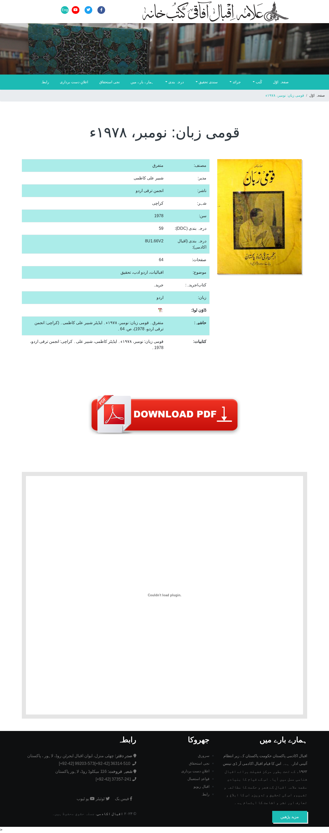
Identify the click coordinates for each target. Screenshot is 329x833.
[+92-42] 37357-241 (113, 779)
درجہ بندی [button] (175, 82)
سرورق (203, 756)
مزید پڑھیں (289, 816)
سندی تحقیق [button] (208, 82)
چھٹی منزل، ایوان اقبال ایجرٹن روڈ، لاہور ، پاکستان (79, 756)
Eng (65, 10)
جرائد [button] (236, 82)
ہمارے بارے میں (142, 82)
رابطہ (44, 82)
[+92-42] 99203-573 (77, 763)
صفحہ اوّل (281, 82)
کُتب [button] (258, 82)
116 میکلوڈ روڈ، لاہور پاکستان (93, 771)
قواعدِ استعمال (198, 779)
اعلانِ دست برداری (74, 82)
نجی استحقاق (109, 82)
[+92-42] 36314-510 (113, 763)
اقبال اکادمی (110, 813)
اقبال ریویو (201, 786)
